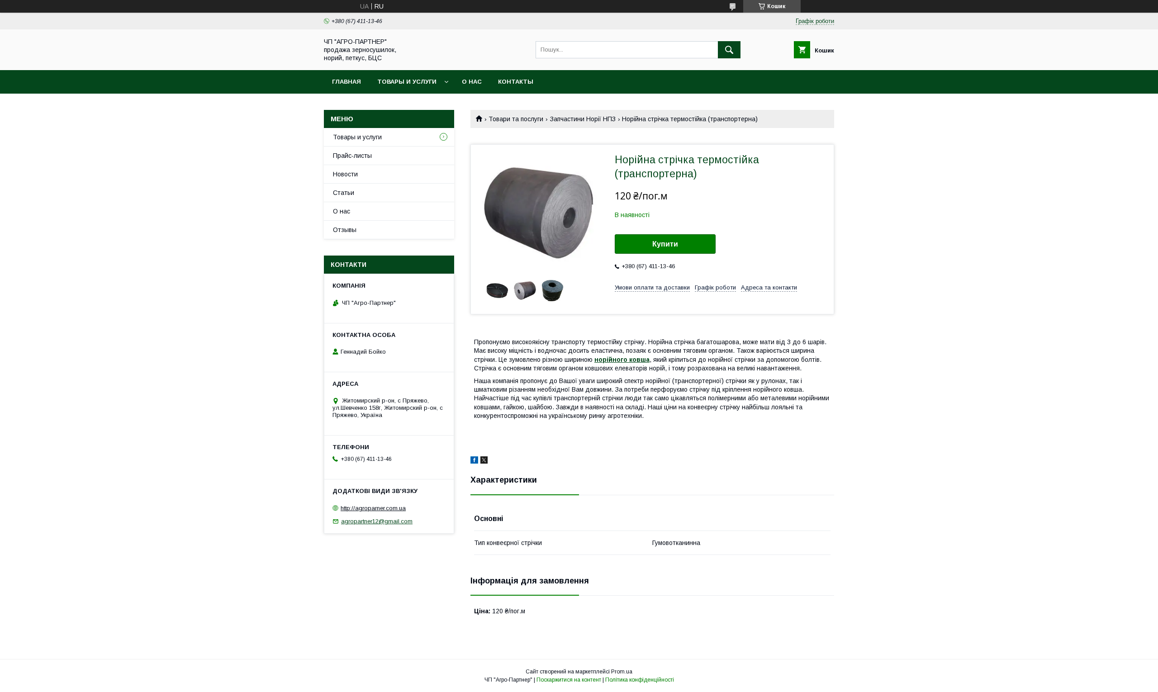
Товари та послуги (516, 119)
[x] (484, 461)
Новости (345, 174)
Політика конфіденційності (639, 680)
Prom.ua (621, 671)
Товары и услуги (407, 81)
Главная (346, 81)
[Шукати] (729, 49)
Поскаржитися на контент (568, 680)
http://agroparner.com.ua (373, 508)
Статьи (343, 192)
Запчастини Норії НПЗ (583, 119)
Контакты (515, 81)
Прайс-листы (352, 155)
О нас (472, 81)
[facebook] (474, 461)
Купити (665, 244)
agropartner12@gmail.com (377, 521)
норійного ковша (622, 359)
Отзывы (344, 229)
